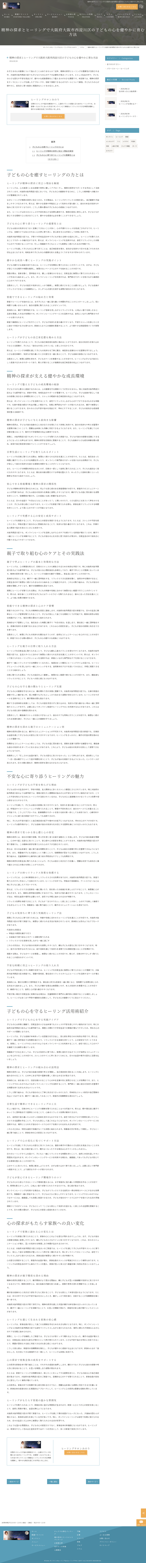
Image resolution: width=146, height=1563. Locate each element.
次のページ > (93, 1481)
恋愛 (107, 146)
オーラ (134, 146)
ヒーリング (119, 137)
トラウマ (125, 141)
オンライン (109, 137)
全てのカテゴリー (114, 64)
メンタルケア (110, 141)
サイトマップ (105, 1545)
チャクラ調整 (125, 146)
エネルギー (109, 151)
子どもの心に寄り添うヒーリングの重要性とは (55, 155)
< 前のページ (14, 1481)
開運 (126, 137)
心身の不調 (115, 146)
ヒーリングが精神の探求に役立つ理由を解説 (54, 151)
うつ (118, 141)
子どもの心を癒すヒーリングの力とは (48, 147)
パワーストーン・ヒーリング (118, 68)
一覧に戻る (53, 1481)
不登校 (133, 141)
